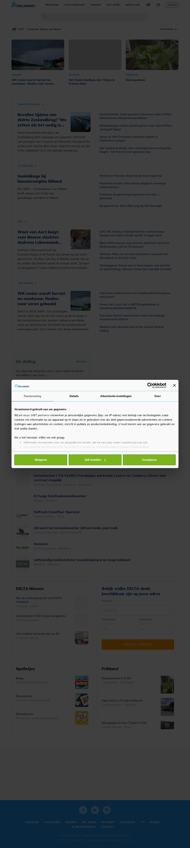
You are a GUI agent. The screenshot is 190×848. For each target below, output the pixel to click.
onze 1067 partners (36, 415)
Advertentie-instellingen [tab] (116, 396)
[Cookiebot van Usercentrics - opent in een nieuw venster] (150, 385)
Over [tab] (157, 396)
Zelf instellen (93, 459)
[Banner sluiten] (174, 385)
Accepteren (149, 459)
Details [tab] (74, 396)
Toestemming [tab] (32, 396)
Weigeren (41, 459)
